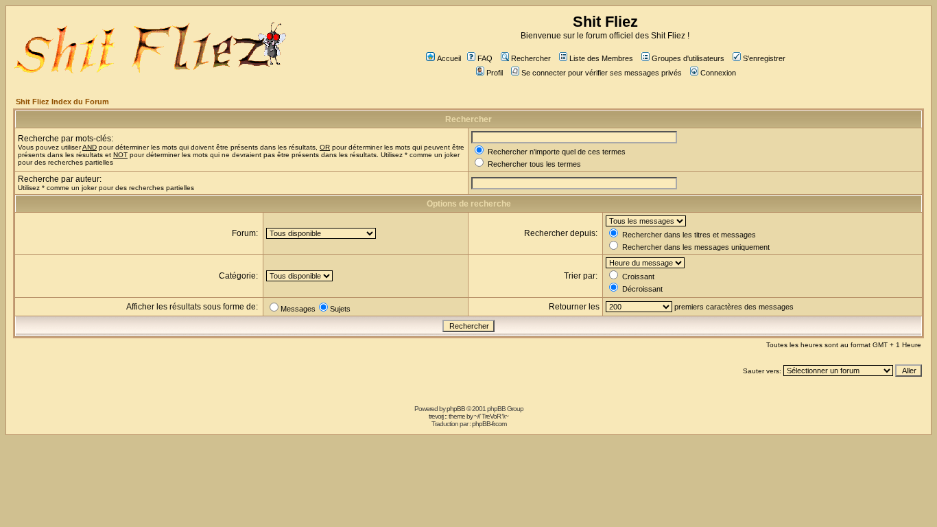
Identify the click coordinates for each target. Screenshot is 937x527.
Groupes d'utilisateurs (688, 58)
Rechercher (531, 58)
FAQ (485, 58)
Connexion (718, 73)
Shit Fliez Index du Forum (62, 101)
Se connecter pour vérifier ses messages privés (601, 73)
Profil (494, 73)
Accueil (449, 58)
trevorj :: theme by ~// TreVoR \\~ (468, 416)
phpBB (456, 408)
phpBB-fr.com (489, 424)
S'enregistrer (764, 58)
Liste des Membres (601, 58)
